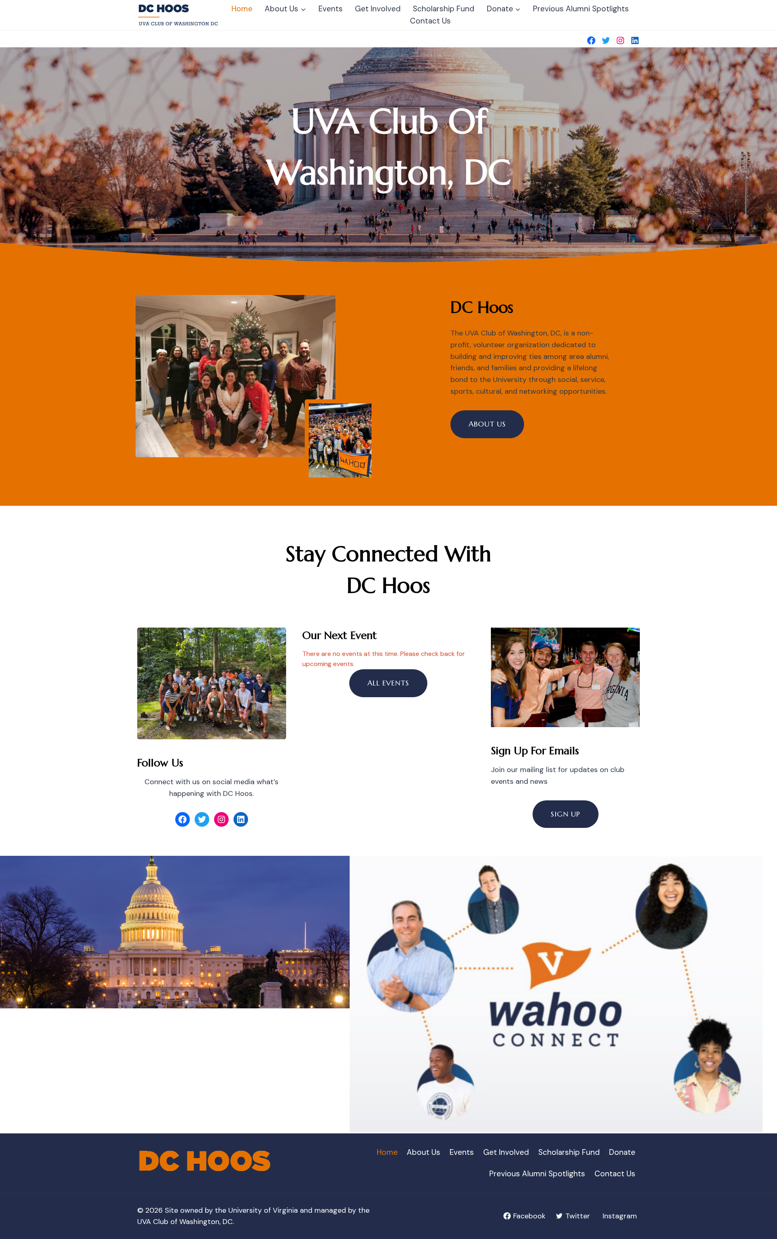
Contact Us (430, 21)
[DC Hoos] (179, 15)
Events (330, 9)
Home (242, 9)
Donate (622, 1152)
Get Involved (378, 9)
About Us (423, 1152)
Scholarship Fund (443, 9)
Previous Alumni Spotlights (581, 9)
